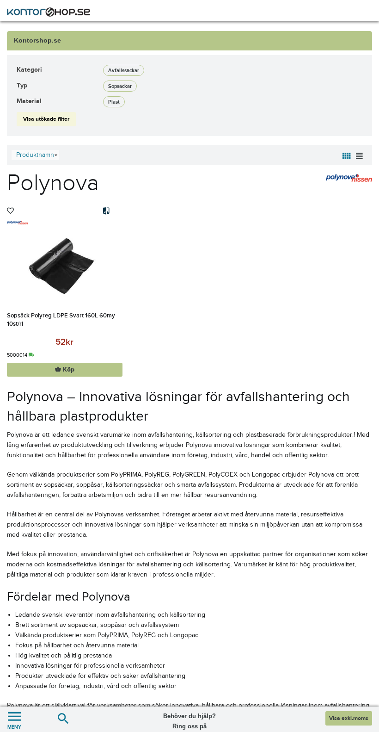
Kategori (29, 70)
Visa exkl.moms (348, 718)
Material (29, 101)
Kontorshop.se (37, 40)
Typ (22, 85)
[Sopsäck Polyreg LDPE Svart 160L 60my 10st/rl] (64, 266)
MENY (14, 727)
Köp (67, 369)
